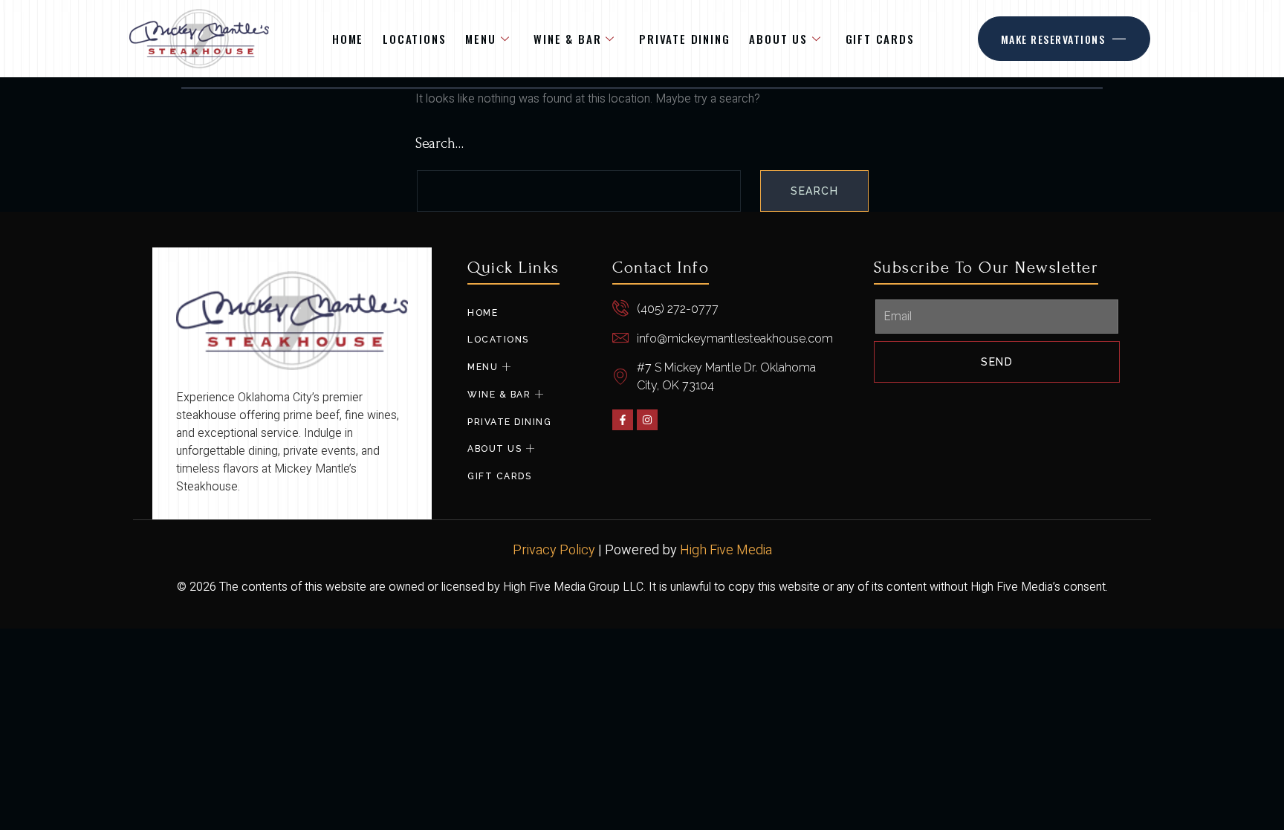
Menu (480, 38)
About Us (778, 38)
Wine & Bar (567, 38)
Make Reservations (1053, 39)
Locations (414, 38)
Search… (439, 143)
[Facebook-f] (622, 419)
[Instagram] (647, 419)
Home (347, 38)
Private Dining (684, 38)
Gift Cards (880, 38)
